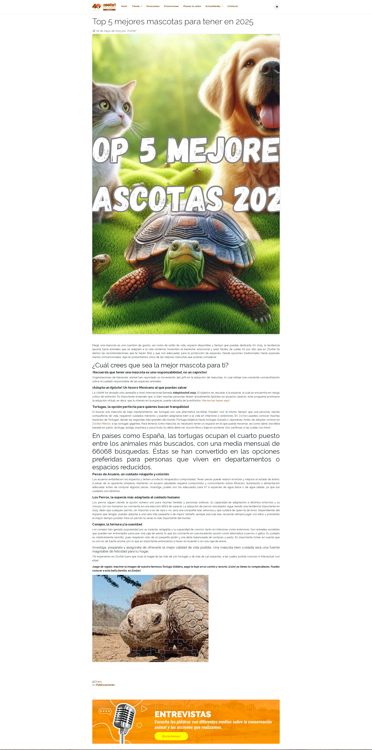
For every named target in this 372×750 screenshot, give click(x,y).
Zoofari (244, 415)
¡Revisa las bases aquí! (216, 400)
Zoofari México (101, 423)
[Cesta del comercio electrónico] (277, 7)
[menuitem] (124, 6)
